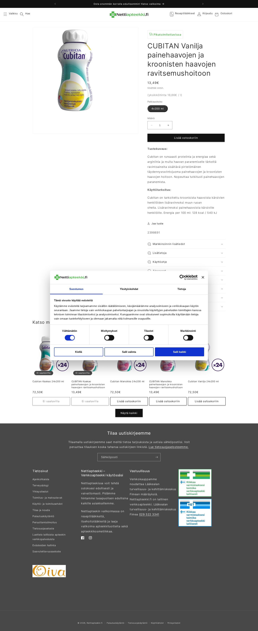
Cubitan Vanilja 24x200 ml (203, 381)
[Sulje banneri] (203, 277)
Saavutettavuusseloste (46, 551)
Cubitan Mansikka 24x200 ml (127, 381)
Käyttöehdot (157, 623)
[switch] (109, 338)
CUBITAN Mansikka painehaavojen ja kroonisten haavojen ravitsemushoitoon (166, 384)
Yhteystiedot (40, 491)
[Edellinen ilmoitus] (55, 4)
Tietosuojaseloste (43, 528)
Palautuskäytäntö (43, 516)
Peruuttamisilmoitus (44, 522)
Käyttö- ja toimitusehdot (47, 503)
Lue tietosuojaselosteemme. (168, 447)
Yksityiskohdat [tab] (129, 288)
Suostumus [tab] (76, 288)
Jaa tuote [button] (157, 223)
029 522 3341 (149, 514)
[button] (7, 14)
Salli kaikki (179, 351)
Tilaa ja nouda (41, 510)
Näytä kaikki (129, 413)
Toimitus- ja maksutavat (47, 497)
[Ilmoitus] (203, 4)
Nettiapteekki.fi (94, 623)
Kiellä (78, 351)
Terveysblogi (40, 485)
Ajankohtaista (40, 479)
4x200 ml (157, 108)
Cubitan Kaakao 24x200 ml (48, 381)
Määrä (150, 118)
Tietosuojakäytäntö (138, 623)
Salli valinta (129, 351)
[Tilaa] (156, 457)
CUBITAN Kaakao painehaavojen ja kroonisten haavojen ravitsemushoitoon (88, 384)
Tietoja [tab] (181, 288)
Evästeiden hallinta (44, 545)
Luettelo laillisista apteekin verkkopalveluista (48, 536)
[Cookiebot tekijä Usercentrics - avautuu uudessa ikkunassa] (182, 277)
